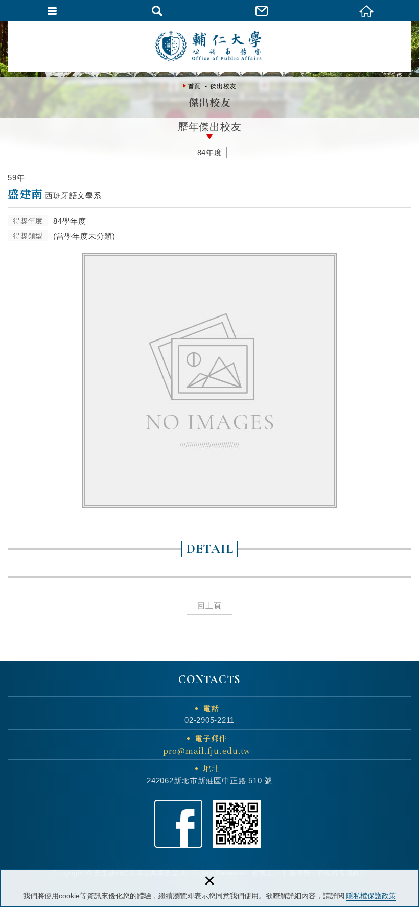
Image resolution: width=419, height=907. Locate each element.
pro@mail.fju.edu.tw (207, 750)
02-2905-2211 (209, 720)
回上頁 (209, 605)
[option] (209, 380)
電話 (211, 707)
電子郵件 (207, 744)
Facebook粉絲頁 (178, 824)
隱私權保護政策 (371, 896)
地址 (211, 768)
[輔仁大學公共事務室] (209, 46)
